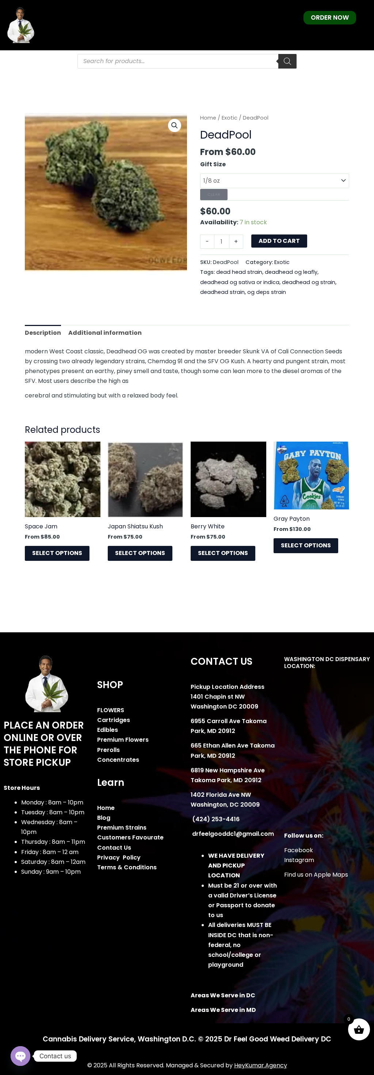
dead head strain (239, 272)
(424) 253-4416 (215, 819)
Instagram (299, 860)
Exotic (229, 117)
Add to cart (279, 241)
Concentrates (118, 760)
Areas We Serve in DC (223, 995)
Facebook (298, 850)
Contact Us (114, 847)
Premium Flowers (123, 740)
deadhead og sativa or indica (239, 282)
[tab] (43, 333)
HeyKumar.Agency (260, 1065)
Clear (213, 194)
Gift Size (213, 164)
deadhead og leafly (291, 272)
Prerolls (108, 750)
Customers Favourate (130, 837)
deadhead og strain (308, 282)
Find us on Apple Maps (316, 874)
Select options (57, 553)
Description (43, 333)
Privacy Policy (119, 857)
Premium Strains (121, 827)
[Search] (287, 61)
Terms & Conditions (127, 867)
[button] (174, 125)
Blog (103, 818)
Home (208, 117)
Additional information (105, 333)
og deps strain (266, 292)
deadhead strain (222, 292)
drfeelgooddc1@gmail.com (232, 834)
